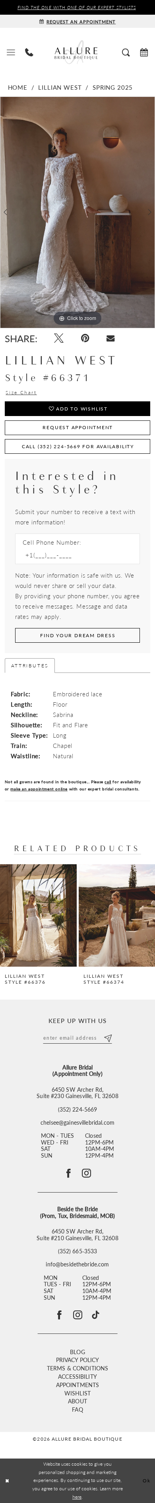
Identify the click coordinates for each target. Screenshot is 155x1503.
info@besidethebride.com (77, 1264)
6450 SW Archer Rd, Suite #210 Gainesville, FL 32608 (77, 1234)
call (108, 781)
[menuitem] (11, 52)
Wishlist (77, 1393)
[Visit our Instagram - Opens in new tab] (78, 1315)
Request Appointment (78, 427)
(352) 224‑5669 (77, 1109)
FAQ (77, 1409)
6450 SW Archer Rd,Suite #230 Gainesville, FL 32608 (77, 1093)
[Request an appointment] (144, 52)
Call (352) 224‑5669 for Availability (78, 446)
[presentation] (38, 915)
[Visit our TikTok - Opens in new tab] (95, 1315)
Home (17, 87)
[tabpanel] (77, 212)
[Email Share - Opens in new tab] (110, 338)
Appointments (77, 1385)
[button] (11, 52)
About (77, 1401)
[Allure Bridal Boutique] (77, 52)
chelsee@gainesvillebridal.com (77, 1123)
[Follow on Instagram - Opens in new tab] (86, 1173)
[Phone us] (29, 52)
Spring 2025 (113, 87)
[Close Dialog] (7, 1480)
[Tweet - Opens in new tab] (59, 338)
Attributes (29, 665)
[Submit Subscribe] (107, 1037)
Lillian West (59, 87)
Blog (77, 1352)
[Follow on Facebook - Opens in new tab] (69, 1173)
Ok (146, 1480)
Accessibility (77, 1376)
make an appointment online (38, 789)
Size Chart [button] (21, 392)
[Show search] (126, 52)
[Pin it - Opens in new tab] (85, 338)
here (76, 1496)
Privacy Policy (77, 1360)
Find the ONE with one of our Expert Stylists (76, 7)
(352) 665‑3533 (77, 1251)
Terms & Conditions (77, 1368)
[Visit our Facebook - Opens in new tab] (59, 1315)
